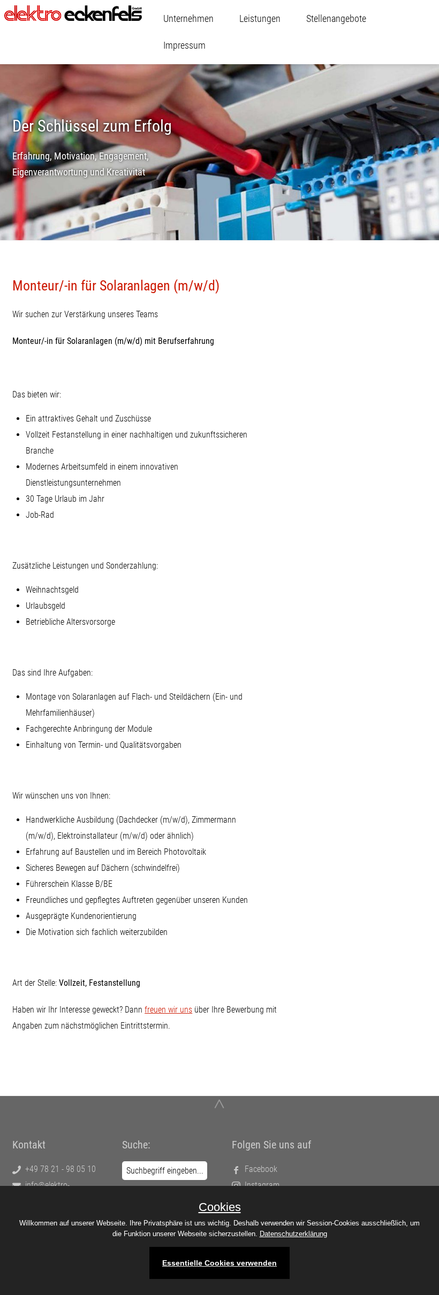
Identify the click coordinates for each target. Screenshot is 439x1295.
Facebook (258, 1169)
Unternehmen (188, 18)
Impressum (184, 45)
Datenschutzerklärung (293, 1234)
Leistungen (260, 18)
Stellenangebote (336, 18)
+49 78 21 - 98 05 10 (58, 1169)
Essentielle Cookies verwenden (219, 1263)
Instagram (259, 1185)
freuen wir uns (168, 1010)
